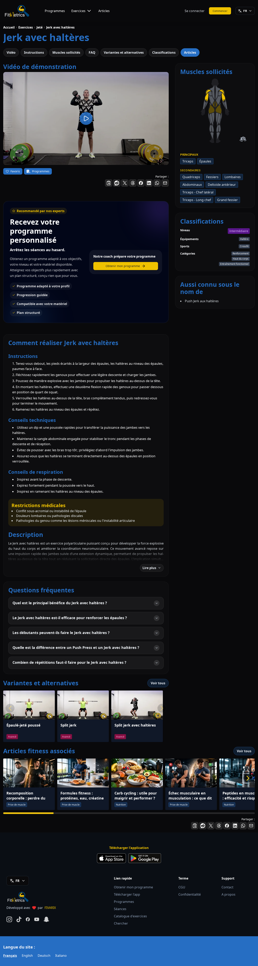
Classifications (164, 52)
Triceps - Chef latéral (197, 192)
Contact (227, 887)
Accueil (9, 27)
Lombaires (233, 177)
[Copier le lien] (108, 183)
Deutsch (44, 955)
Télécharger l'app (127, 894)
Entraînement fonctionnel (234, 264)
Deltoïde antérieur (222, 184)
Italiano (61, 955)
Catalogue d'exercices (130, 916)
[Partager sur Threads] (132, 183)
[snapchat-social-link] (46, 919)
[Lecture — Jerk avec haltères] (86, 118)
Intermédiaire (238, 231)
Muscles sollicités (66, 52)
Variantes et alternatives (124, 52)
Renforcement (241, 253)
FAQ (92, 52)
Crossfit (244, 246)
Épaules (205, 161)
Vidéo (11, 52)
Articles (104, 11)
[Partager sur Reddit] (116, 183)
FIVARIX (50, 907)
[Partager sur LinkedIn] (149, 183)
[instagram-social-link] (9, 919)
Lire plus (149, 568)
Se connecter (195, 11)
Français (10, 955)
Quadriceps (191, 177)
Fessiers (212, 177)
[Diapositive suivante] (247, 778)
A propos (228, 894)
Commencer (220, 10)
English (27, 955)
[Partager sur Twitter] (124, 183)
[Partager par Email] (165, 183)
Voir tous (158, 683)
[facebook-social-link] (28, 919)
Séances (120, 909)
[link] (211, 109)
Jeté (39, 27)
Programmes (55, 11)
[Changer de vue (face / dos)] (243, 139)
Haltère (244, 239)
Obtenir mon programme (133, 887)
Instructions (34, 52)
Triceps (187, 161)
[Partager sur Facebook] (141, 183)
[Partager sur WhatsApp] (157, 183)
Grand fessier (227, 200)
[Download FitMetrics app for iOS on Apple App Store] (111, 858)
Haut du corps (241, 258)
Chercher (121, 923)
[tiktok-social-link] (19, 919)
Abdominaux (192, 184)
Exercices (78, 11)
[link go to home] (18, 896)
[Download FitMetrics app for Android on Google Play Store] (144, 858)
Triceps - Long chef (196, 200)
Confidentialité (189, 894)
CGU (181, 887)
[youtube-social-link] (37, 919)
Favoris (15, 171)
